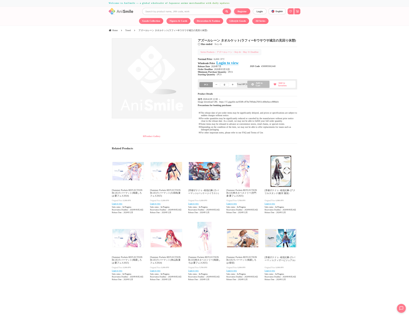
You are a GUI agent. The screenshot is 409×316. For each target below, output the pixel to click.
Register (242, 11)
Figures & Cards (178, 21)
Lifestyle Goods (238, 21)
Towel (128, 30)
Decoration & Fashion (208, 21)
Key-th (218, 44)
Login (260, 11)
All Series (260, 21)
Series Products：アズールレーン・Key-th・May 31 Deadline (230, 52)
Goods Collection (151, 21)
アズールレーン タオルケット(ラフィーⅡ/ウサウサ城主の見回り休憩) (173, 30)
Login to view (227, 63)
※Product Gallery (151, 136)
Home (115, 30)
